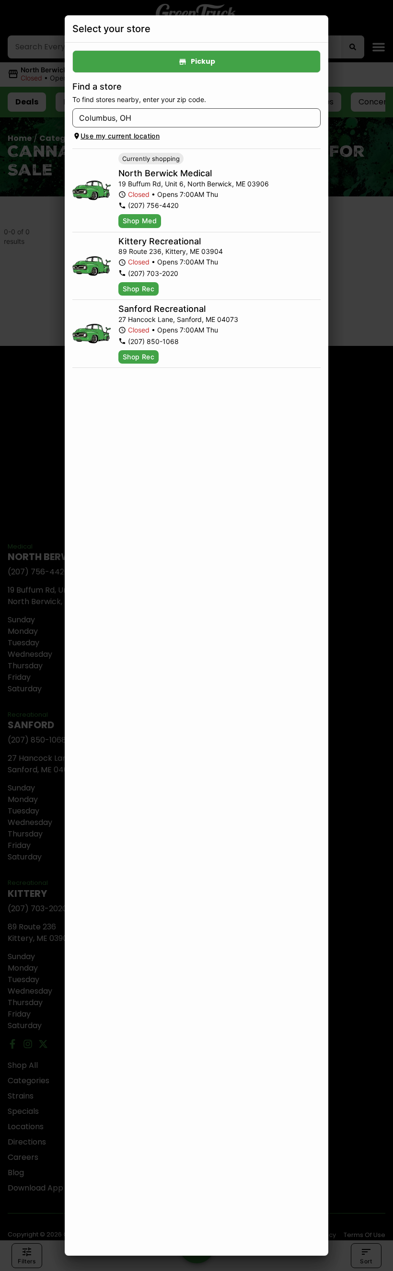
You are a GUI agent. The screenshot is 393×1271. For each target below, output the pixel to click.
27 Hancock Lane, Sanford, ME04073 (178, 319)
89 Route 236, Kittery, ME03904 (170, 251)
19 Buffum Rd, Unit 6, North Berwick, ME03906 (193, 184)
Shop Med (140, 221)
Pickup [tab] (203, 61)
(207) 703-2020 (153, 273)
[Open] (313, 118)
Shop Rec (138, 289)
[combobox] (188, 118)
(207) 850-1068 (153, 341)
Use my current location (120, 136)
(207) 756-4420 (153, 205)
